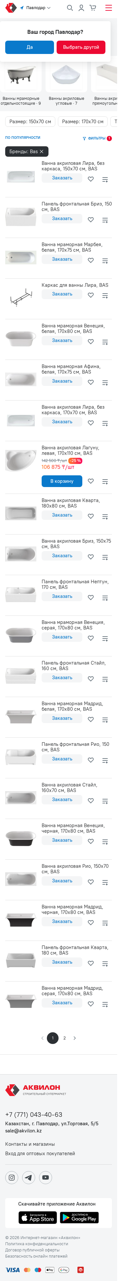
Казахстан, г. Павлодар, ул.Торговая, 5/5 (51, 1124)
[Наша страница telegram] (28, 1177)
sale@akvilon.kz (23, 1131)
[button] (74, 1038)
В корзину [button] (62, 481)
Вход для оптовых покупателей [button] (40, 1153)
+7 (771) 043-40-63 (33, 1114)
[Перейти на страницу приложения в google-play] (79, 1218)
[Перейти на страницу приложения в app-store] (37, 1218)
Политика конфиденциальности (36, 1244)
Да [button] (30, 47)
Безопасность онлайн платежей (36, 1256)
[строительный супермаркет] (11, 8)
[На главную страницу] (36, 1090)
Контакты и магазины (30, 1144)
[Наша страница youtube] (45, 1177)
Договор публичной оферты (32, 1250)
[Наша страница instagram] (11, 1177)
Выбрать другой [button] (81, 47)
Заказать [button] (62, 178)
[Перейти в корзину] (93, 8)
